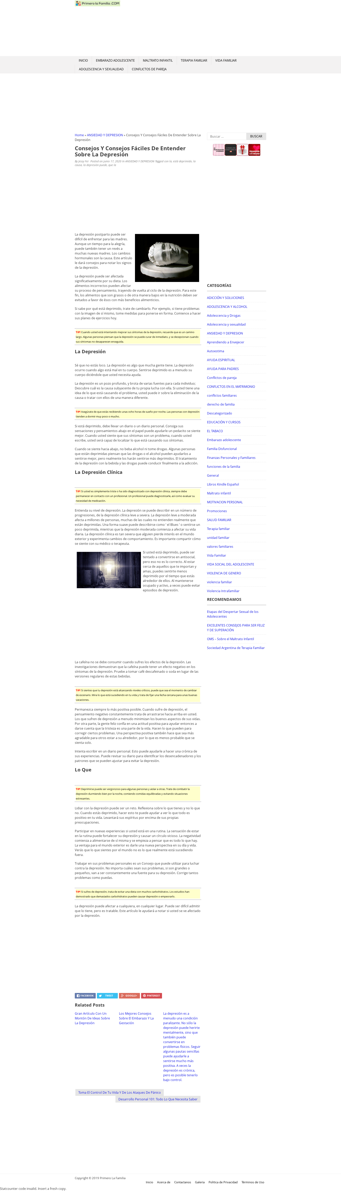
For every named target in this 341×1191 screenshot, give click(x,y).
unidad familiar (218, 537)
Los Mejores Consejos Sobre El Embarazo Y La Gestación (136, 1018)
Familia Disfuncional (222, 449)
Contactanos (182, 1182)
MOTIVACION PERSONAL (225, 502)
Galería (200, 1182)
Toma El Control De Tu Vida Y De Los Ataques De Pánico (119, 1092)
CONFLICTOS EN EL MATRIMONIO (231, 386)
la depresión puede (95, 165)
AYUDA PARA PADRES (223, 369)
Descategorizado (219, 413)
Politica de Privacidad (223, 1182)
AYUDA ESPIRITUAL (221, 360)
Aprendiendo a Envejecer (225, 342)
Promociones (217, 511)
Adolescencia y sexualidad (101, 69)
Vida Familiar (226, 60)
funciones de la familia (223, 466)
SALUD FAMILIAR (219, 520)
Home (79, 135)
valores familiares (220, 546)
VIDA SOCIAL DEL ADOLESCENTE (230, 564)
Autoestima (215, 351)
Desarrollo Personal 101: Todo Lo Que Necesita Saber (158, 1099)
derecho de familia (221, 404)
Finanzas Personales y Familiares (231, 458)
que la (112, 165)
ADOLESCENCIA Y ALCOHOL (227, 306)
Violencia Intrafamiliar (223, 591)
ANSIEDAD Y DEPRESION (105, 135)
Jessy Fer (83, 161)
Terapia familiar (194, 60)
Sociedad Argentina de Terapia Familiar (236, 648)
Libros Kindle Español (223, 484)
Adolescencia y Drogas (224, 315)
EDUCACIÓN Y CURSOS (224, 422)
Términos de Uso (253, 1182)
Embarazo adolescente (115, 60)
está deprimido (182, 161)
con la (168, 161)
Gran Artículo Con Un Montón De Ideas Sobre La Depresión (92, 1018)
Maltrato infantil (158, 60)
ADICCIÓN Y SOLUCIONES (225, 298)
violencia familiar (219, 582)
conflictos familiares (222, 395)
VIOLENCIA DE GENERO (224, 573)
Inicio (83, 60)
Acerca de (163, 1182)
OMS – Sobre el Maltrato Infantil (230, 639)
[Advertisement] (193, 28)
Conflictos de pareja (149, 69)
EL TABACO (215, 431)
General (213, 475)
